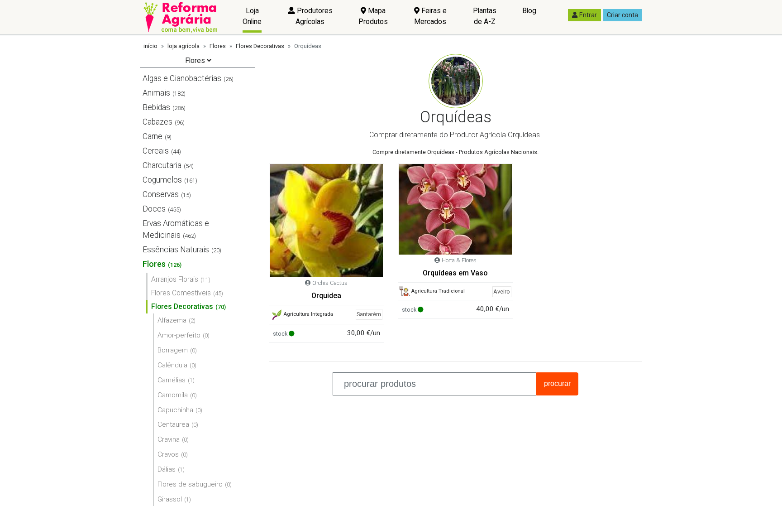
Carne (152, 136)
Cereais (156, 150)
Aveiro (501, 291)
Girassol (169, 499)
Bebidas (156, 107)
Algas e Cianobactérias (182, 78)
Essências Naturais (176, 249)
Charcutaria (162, 165)
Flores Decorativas (260, 46)
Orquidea (326, 295)
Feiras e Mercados (430, 16)
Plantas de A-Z (484, 16)
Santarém (369, 314)
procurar (557, 383)
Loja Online (252, 16)
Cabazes (157, 121)
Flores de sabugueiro (190, 484)
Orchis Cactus (330, 283)
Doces (154, 208)
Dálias (166, 469)
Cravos (168, 454)
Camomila (172, 395)
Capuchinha (175, 410)
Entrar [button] (588, 15)
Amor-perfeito (178, 335)
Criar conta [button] (622, 15)
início (150, 46)
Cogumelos (162, 179)
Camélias (171, 380)
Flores (218, 46)
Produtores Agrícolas (314, 16)
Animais (156, 92)
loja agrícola (183, 46)
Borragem (172, 350)
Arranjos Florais (174, 279)
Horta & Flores (459, 260)
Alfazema (171, 320)
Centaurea (173, 424)
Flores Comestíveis (181, 293)
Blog (529, 10)
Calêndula (172, 365)
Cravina (168, 439)
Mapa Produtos (373, 16)
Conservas (161, 194)
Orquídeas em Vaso (455, 273)
